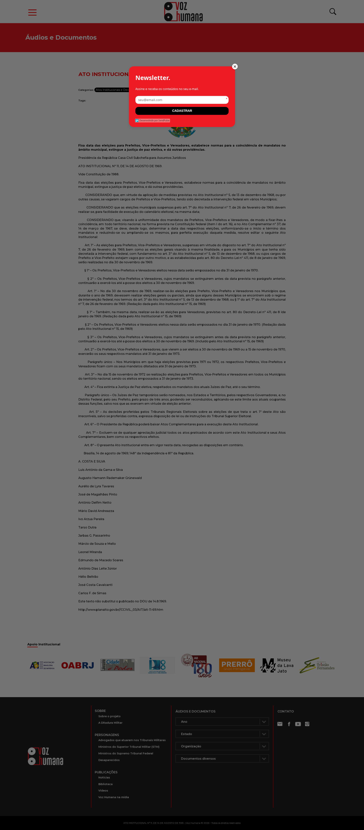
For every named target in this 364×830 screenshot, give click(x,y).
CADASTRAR (182, 111)
